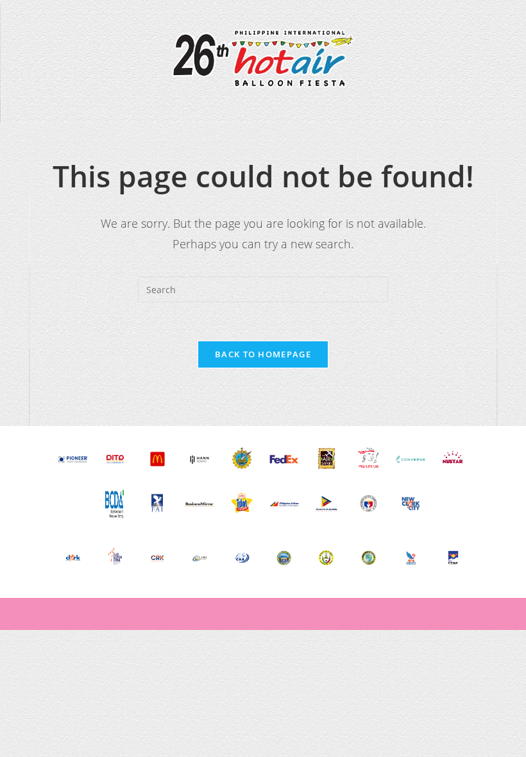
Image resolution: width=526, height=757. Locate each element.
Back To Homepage (263, 354)
